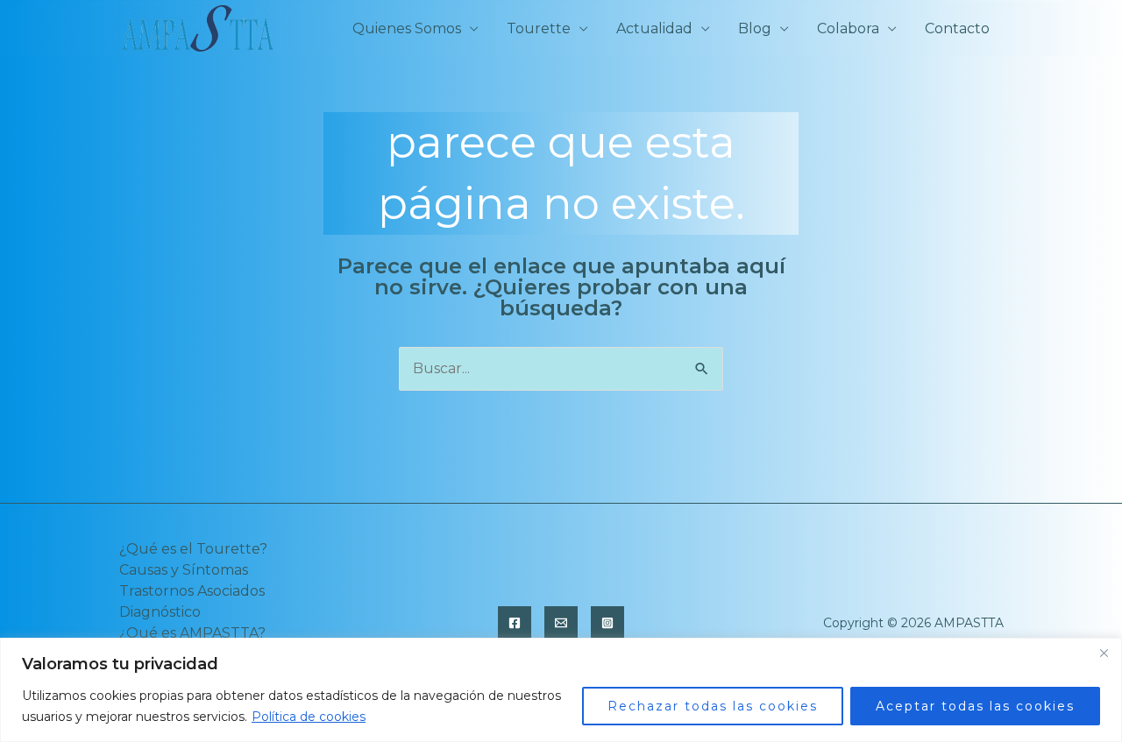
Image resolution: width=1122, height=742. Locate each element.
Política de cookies (309, 716)
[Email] (561, 623)
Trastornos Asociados (192, 591)
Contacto (957, 28)
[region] (561, 690)
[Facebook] (514, 623)
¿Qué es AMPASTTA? (192, 633)
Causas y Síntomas (183, 570)
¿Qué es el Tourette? (193, 549)
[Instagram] (607, 623)
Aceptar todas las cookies (975, 706)
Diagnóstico (160, 612)
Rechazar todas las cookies (712, 706)
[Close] (1103, 652)
